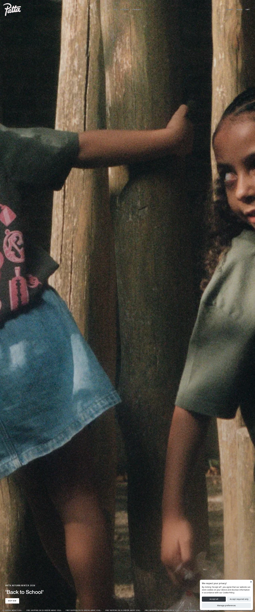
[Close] (251, 582)
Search (240, 9)
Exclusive (125, 9)
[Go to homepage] (12, 9)
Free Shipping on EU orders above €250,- (42, 610)
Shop (115, 9)
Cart (248, 9)
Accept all (214, 599)
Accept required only (239, 599)
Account (229, 9)
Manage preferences (226, 605)
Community (137, 9)
